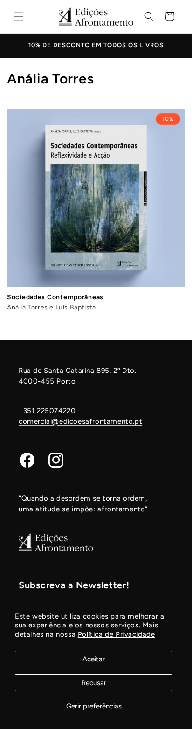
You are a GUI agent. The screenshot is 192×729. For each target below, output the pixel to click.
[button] (18, 16)
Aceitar (93, 659)
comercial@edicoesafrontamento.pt (80, 421)
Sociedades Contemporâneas (55, 297)
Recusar (94, 683)
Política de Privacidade (116, 634)
